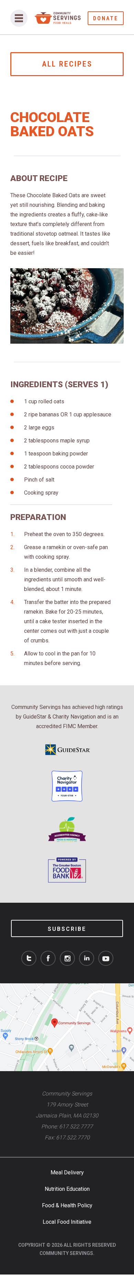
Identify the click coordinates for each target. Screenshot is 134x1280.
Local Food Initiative (67, 1222)
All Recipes (67, 64)
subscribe (67, 929)
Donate (105, 18)
